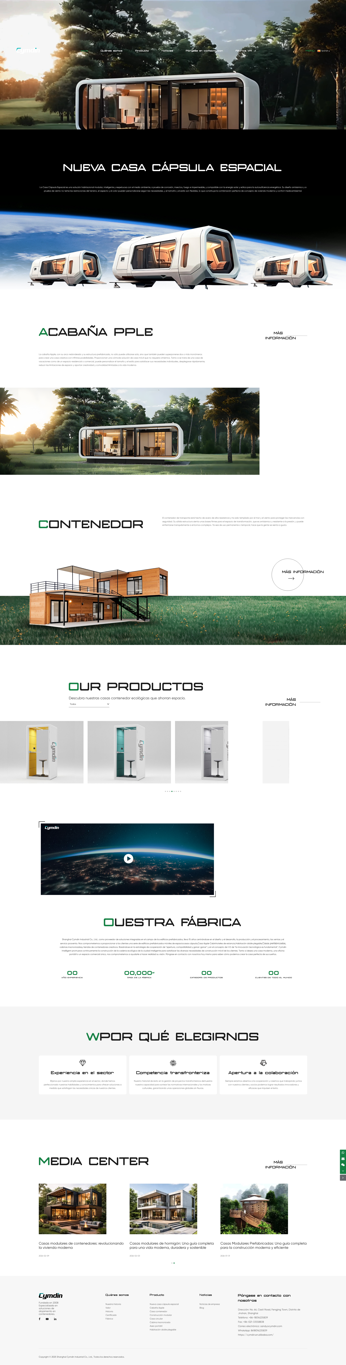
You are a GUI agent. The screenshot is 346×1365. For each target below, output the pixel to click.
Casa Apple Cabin (207, 943)
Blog (201, 1307)
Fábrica (109, 1318)
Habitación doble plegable (249, 943)
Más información (275, 335)
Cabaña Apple (157, 1307)
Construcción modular (161, 1315)
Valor (108, 1307)
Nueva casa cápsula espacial (164, 1304)
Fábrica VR (244, 50)
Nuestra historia (113, 1304)
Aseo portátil (156, 1326)
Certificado (111, 1315)
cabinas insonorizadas (71, 947)
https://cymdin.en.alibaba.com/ (256, 1334)
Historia (109, 1311)
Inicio (84, 50)
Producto (142, 50)
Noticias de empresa (209, 1304)
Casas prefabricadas (273, 943)
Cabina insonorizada (160, 1322)
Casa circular (156, 1318)
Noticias (167, 50)
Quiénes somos (112, 50)
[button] (165, 791)
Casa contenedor (158, 1311)
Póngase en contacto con (204, 50)
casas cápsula (190, 943)
